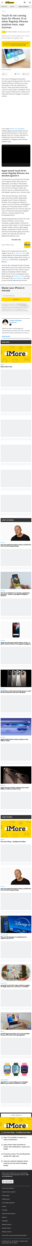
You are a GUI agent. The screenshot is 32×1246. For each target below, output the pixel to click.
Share (5, 74)
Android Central (6, 1228)
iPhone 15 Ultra (19, 276)
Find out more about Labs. (18, 45)
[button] (30, 2)
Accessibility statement (8, 1202)
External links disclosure (8, 1213)
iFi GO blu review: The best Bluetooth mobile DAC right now (16, 1155)
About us (4, 1217)
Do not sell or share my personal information (14, 1235)
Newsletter (27, 74)
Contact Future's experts (8, 1192)
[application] (16, 155)
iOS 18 (12, 6)
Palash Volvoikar (12, 32)
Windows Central (6, 1231)
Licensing (4, 1210)
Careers (4, 1206)
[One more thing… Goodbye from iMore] (16, 1126)
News (3, 32)
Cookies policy (6, 1199)
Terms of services (21, 304)
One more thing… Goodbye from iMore (17, 1132)
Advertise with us (6, 1224)
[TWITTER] (10, 325)
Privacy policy (5, 1195)
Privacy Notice (23, 305)
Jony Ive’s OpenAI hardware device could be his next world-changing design (15, 1163)
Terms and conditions (8, 1188)
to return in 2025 (19, 253)
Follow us (18, 74)
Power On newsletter (17, 129)
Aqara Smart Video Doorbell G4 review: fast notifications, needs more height (16, 1147)
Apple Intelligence (24, 6)
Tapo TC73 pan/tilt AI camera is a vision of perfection (14, 1139)
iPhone (3, 11)
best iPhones (17, 278)
